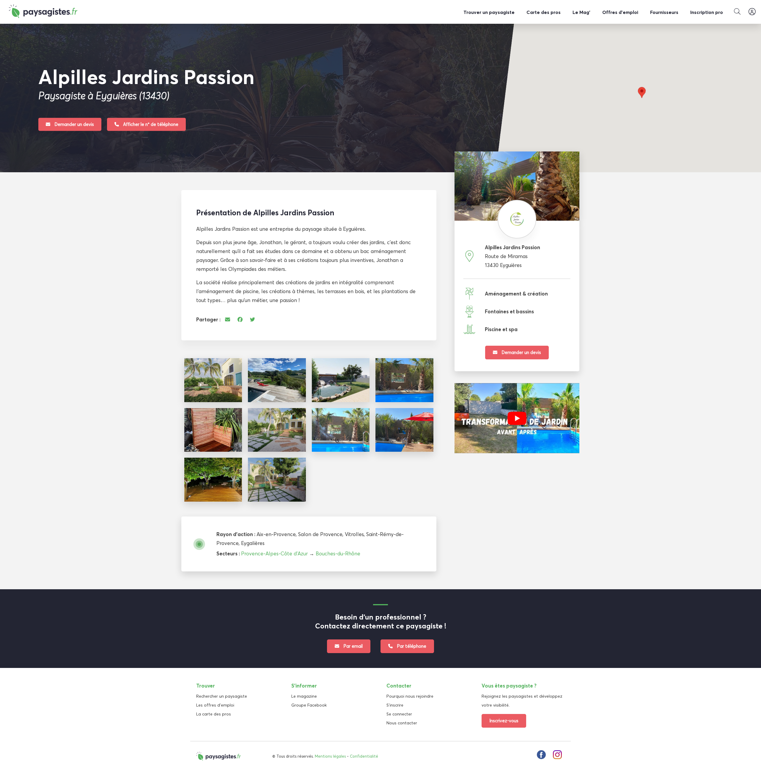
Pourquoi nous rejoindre (409, 696)
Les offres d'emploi (215, 705)
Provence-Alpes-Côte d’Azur (274, 553)
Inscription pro (706, 12)
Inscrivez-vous (503, 720)
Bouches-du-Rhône (338, 553)
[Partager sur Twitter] (252, 319)
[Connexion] (752, 12)
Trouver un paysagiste (489, 12)
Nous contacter (401, 723)
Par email (352, 646)
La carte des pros (213, 714)
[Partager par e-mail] (227, 319)
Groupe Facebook (309, 705)
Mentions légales (330, 756)
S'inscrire (394, 705)
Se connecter (399, 714)
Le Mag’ (581, 12)
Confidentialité (364, 756)
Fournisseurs (664, 12)
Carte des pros (543, 12)
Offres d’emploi (620, 12)
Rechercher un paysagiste (221, 696)
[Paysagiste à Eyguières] (213, 380)
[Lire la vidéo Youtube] (517, 418)
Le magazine (304, 696)
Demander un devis (73, 124)
